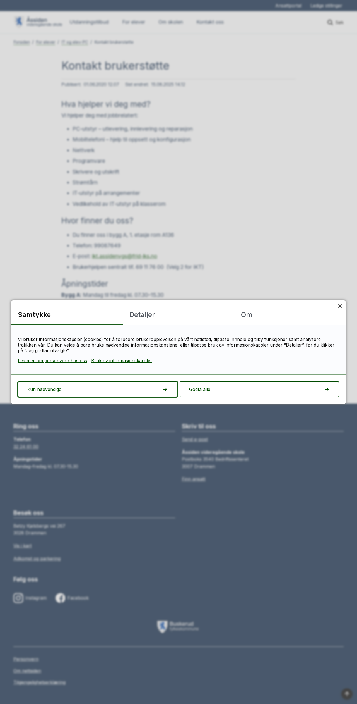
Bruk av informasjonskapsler (121, 360)
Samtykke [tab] (34, 315)
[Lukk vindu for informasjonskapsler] (340, 306)
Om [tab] (246, 315)
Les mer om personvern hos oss (52, 360)
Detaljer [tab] (142, 315)
